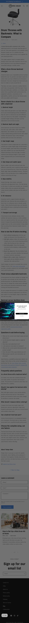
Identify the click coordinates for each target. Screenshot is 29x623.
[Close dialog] (28, 303)
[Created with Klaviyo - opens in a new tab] (14, 319)
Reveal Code (22, 313)
